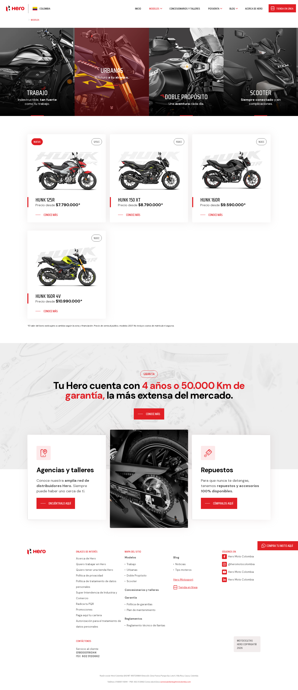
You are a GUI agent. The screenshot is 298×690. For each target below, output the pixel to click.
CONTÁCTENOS (83, 641)
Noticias (180, 564)
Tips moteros (183, 570)
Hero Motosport (183, 579)
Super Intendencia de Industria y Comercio (96, 595)
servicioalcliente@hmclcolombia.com (175, 682)
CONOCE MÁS (51, 214)
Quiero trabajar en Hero (91, 564)
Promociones (84, 609)
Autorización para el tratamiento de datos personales (98, 623)
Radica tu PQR (85, 604)
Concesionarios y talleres (142, 590)
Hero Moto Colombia (241, 556)
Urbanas (132, 570)
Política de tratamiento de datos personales (96, 584)
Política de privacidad (89, 575)
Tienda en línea (187, 587)
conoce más (153, 413)
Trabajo (131, 564)
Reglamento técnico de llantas (146, 625)
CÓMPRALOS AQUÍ (223, 503)
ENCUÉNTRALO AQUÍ (60, 503)
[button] (277, 545)
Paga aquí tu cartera (89, 615)
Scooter (132, 581)
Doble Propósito (137, 575)
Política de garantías (139, 604)
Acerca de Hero (86, 558)
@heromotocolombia (241, 564)
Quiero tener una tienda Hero (94, 570)
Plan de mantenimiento (141, 610)
